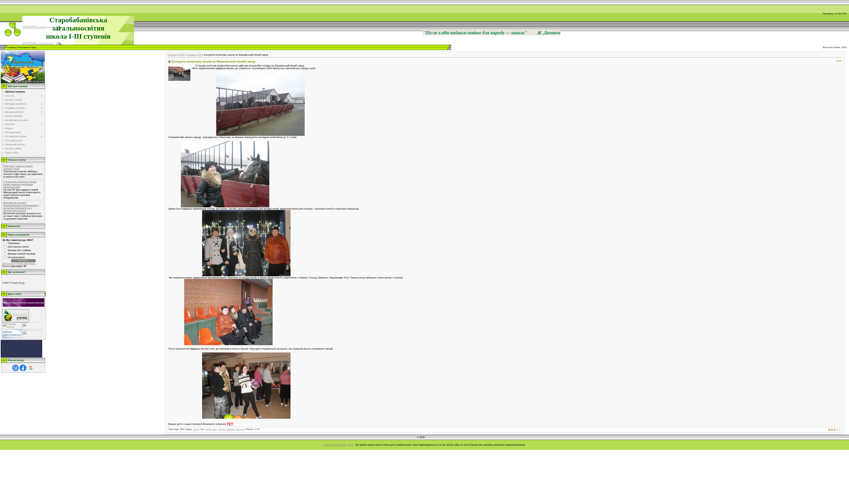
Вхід (33, 47)
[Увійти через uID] (15, 368)
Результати (8, 263)
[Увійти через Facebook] (23, 368)
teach (195, 429)
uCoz (351, 444)
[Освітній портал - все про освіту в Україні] (12, 325)
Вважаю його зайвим (19, 250)
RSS (844, 47)
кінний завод (211, 429)
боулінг (221, 429)
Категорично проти (18, 246)
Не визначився (16, 257)
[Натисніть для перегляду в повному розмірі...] (260, 102)
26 (200, 54)
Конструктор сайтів (335, 444)
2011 (181, 54)
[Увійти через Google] (30, 367)
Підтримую (14, 243)
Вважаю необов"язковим (21, 253)
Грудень (191, 54)
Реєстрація (23, 47)
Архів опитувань (26, 263)
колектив (230, 429)
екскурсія (240, 429)
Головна (11, 47)
